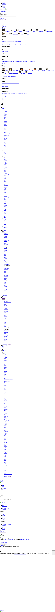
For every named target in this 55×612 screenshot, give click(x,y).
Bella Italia (5, 121)
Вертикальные (9, 54)
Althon (34, 61)
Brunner (5, 130)
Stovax (5, 209)
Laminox (5, 178)
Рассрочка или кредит (5, 508)
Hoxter (5, 161)
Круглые (3, 76)
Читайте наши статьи (3, 542)
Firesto (5, 146)
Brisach (5, 129)
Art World (5, 116)
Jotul (4, 168)
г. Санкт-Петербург (3, 15)
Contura (5, 139)
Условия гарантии (4, 506)
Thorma (5, 216)
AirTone (7, 61)
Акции (3, 489)
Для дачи (10, 93)
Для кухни (25, 93)
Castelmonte (5, 134)
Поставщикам (4, 527)
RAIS (4, 195)
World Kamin (5, 222)
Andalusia (5, 114)
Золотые (26, 44)
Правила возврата (4, 507)
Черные (19, 44)
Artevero (5, 117)
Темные (6, 44)
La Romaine (5, 177)
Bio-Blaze (5, 122)
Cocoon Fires (5, 137)
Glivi (4, 152)
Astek (4, 118)
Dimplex (8, 96)
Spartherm (18, 61)
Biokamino (5, 125)
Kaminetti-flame (6, 170)
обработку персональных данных (25, 539)
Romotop (5, 199)
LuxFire (9, 61)
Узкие (15, 41)
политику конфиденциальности (9, 539)
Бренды (3, 108)
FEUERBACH (6, 144)
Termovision (5, 214)
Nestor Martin (6, 186)
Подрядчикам (4, 525)
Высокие (17, 41)
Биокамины (4, 28)
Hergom (5, 159)
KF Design (5, 173)
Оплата (3, 1)
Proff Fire (5, 193)
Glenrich (5, 151)
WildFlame (24, 61)
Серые (13, 44)
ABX (4, 110)
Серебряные (16, 44)
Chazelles (5, 136)
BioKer (32, 61)
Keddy (5, 172)
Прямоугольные (11, 76)
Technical (5, 213)
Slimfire (5, 207)
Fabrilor (5, 143)
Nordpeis (5, 189)
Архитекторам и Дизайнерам (6, 524)
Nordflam (5, 188)
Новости (3, 515)
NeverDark (5, 187)
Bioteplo (21, 61)
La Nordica (5, 176)
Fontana (5, 148)
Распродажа (4, 26)
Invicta (5, 164)
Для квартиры (4, 93)
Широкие (12, 41)
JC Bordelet (5, 167)
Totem (5, 217)
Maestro (5, 183)
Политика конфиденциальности (5, 547)
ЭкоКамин (5, 227)
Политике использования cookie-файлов (20, 554)
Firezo (3, 61)
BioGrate (5, 124)
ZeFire (5, 61)
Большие (3, 41)
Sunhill (5, 210)
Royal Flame (11, 96)
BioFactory (5, 123)
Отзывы (3, 517)
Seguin (5, 204)
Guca (4, 155)
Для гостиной (18, 93)
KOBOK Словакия (6, 174)
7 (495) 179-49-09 (2, 18)
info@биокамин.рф (3, 11)
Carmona (5, 132)
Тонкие (21, 79)
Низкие (20, 41)
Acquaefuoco (5, 111)
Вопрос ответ (4, 509)
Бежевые (10, 44)
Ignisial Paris (5, 163)
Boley (4, 127)
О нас (3, 485)
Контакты (3, 6)
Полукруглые (7, 76)
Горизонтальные (4, 54)
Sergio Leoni (5, 205)
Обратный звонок (3, 19)
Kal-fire (5, 169)
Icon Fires (5, 162)
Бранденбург (6, 225)
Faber (4, 142)
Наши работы (4, 3)
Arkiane (5, 115)
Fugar (4, 149)
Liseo (4, 180)
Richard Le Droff (6, 197)
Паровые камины (3, 102)
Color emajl (5, 138)
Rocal (4, 198)
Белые (8, 44)
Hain (4, 157)
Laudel (5, 179)
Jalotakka (5, 166)
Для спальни (21, 93)
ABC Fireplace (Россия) (7, 109)
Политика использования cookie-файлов (6, 548)
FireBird (16, 61)
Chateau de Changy (6, 135)
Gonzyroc (5, 153)
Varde (4, 220)
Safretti (5, 203)
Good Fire (29, 61)
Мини (6, 79)
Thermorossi (5, 215)
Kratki (11, 61)
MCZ (4, 184)
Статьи (3, 5)
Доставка (3, 2)
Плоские (15, 76)
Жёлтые (24, 44)
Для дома (7, 93)
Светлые (3, 44)
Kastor (5, 171)
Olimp (5, 190)
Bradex (14, 61)
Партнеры (3, 529)
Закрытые (6, 51)
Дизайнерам (4, 4)
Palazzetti (5, 192)
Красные (21, 44)
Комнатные (13, 93)
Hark (4, 158)
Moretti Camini (6, 185)
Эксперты (3, 519)
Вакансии (3, 7)
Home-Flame (5, 160)
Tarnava (5, 212)
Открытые (3, 51)
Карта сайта (4, 513)
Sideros (5, 206)
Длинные (9, 41)
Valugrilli (5, 219)
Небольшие (6, 41)
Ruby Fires (5, 201)
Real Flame (5, 96)
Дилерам (3, 523)
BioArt (27, 61)
